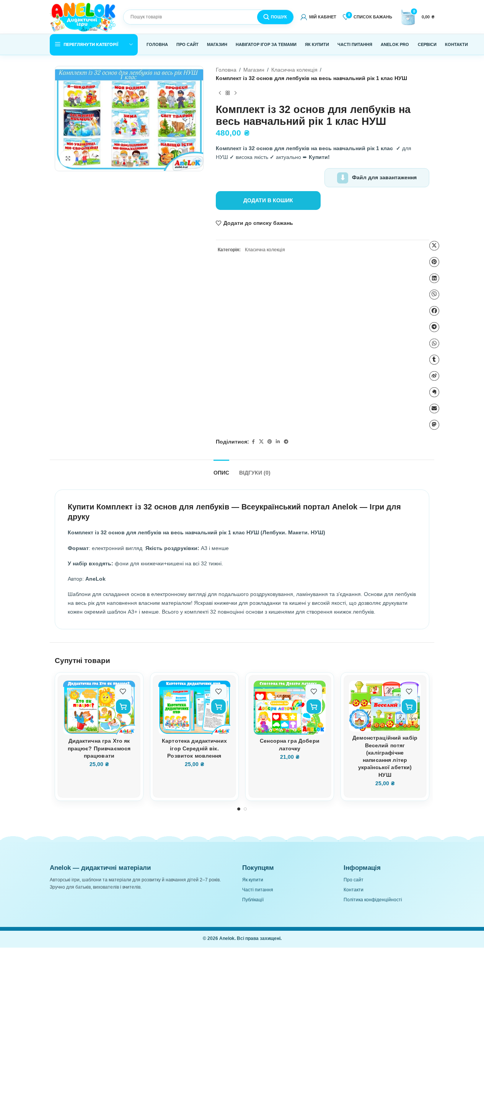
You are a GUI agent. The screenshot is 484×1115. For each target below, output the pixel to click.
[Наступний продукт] (235, 93)
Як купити (252, 880)
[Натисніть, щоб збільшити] (68, 158)
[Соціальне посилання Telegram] (286, 442)
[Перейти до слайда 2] (245, 809)
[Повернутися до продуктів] (227, 93)
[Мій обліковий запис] (318, 16)
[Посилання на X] (261, 442)
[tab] (221, 470)
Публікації (253, 899)
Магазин (253, 70)
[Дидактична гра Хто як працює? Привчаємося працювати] (99, 708)
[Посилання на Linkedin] (278, 442)
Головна (226, 70)
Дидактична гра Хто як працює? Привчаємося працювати (99, 748)
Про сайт (353, 880)
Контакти (353, 889)
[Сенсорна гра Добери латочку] (290, 708)
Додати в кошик (268, 200)
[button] (123, 706)
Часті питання (257, 889)
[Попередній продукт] (219, 93)
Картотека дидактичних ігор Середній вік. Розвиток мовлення (194, 748)
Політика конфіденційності (373, 899)
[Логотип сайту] (83, 16)
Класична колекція (294, 70)
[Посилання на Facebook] (253, 442)
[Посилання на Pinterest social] (270, 442)
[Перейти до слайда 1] (239, 809)
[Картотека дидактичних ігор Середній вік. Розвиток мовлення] (194, 708)
